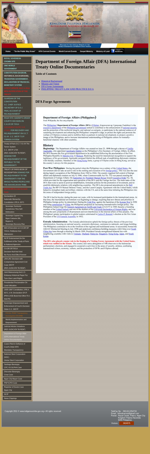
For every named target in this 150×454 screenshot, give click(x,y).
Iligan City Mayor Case (13, 379)
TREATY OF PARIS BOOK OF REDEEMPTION (17, 177)
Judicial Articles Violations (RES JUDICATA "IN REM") (14, 328)
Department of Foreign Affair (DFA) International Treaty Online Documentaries (15, 337)
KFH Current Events (47, 51)
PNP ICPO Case (10, 383)
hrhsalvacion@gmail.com (128, 413)
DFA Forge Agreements (52, 86)
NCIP (6, 394)
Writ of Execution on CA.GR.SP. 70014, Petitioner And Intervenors (16, 231)
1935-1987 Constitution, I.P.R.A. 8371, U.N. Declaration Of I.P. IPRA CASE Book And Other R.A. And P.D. (17, 294)
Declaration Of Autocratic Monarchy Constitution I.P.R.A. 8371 (14, 199)
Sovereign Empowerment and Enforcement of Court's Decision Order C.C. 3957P (17, 306)
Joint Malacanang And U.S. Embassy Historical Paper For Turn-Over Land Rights (16, 275)
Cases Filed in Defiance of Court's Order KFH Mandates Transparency (14, 347)
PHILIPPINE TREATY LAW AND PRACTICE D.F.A (67, 89)
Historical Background (51, 81)
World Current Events (68, 51)
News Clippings (10, 398)
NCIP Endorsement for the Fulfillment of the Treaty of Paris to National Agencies (16, 241)
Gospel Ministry (86, 51)
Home (8, 51)
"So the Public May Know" (24, 51)
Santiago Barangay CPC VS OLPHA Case (13, 366)
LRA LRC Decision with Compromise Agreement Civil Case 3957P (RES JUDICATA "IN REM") (15, 263)
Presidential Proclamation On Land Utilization (15, 284)
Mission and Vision (50, 84)
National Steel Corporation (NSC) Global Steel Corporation (14, 357)
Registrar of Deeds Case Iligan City (14, 388)
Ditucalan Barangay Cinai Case (12, 373)
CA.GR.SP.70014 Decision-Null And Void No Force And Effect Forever (15, 252)
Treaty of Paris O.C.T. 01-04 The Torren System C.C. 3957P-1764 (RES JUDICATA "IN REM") (16, 154)
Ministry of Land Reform (106, 51)
